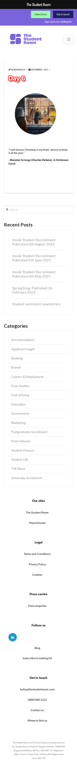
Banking (17, 358)
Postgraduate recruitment (29, 432)
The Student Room (37, 512)
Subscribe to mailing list (37, 658)
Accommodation (23, 340)
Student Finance (22, 450)
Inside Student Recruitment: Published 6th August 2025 (34, 242)
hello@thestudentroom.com (37, 689)
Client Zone (41, 14)
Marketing (18, 423)
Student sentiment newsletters (36, 304)
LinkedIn (12, 637)
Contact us (37, 710)
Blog (37, 648)
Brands (16, 367)
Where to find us (37, 720)
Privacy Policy (37, 564)
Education (18, 404)
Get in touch (63, 14)
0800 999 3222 (37, 699)
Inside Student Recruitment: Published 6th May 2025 (34, 274)
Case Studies (20, 386)
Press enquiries (37, 606)
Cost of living (20, 395)
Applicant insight (23, 349)
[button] (68, 39)
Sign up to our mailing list (58, 21)
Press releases (20, 441)
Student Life (19, 459)
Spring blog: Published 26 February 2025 (32, 290)
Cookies (37, 574)
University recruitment (26, 478)
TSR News (18, 469)
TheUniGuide (37, 523)
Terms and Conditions (37, 554)
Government (20, 413)
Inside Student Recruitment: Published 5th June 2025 (34, 258)
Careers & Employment (27, 377)
